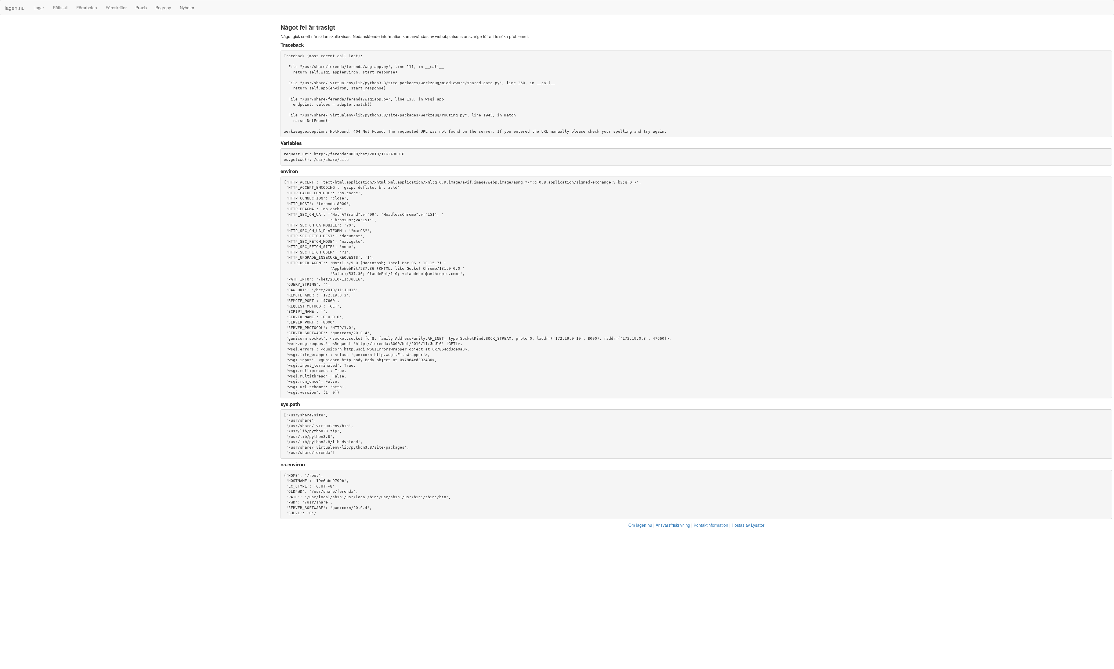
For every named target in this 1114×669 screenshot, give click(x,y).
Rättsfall (60, 7)
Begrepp (163, 7)
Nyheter (187, 7)
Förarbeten (86, 7)
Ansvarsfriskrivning (673, 525)
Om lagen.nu (640, 525)
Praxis (141, 7)
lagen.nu (15, 7)
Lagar (38, 7)
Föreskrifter (116, 7)
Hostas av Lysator (748, 525)
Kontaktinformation (711, 525)
